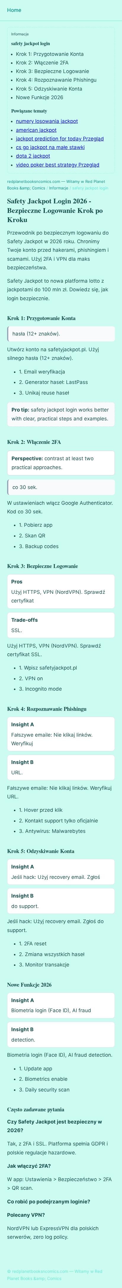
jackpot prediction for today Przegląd (60, 139)
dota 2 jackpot (33, 156)
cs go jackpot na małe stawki (50, 147)
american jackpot (36, 130)
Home (14, 10)
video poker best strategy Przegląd (57, 165)
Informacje (58, 188)
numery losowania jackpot (47, 121)
